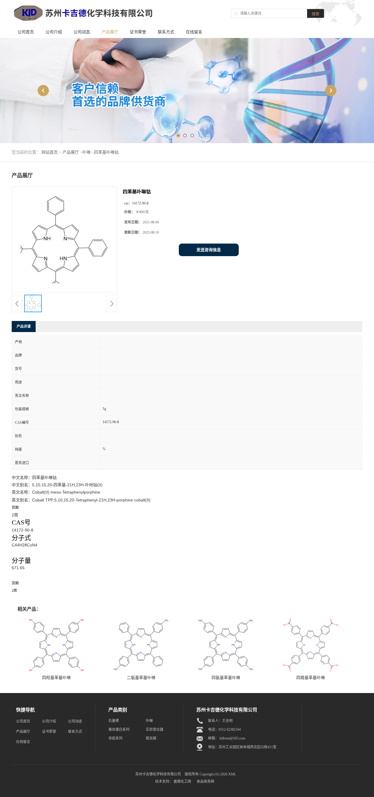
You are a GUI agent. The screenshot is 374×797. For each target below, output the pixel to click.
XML (232, 774)
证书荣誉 (138, 32)
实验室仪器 (154, 729)
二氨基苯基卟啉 (141, 678)
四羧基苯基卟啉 (310, 678)
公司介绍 (54, 32)
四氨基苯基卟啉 (226, 678)
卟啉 (86, 152)
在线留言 (194, 32)
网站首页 (49, 152)
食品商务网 (205, 781)
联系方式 (166, 32)
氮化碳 (151, 738)
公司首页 (26, 32)
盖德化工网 (182, 781)
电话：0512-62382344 (224, 729)
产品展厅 (110, 32)
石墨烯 (113, 721)
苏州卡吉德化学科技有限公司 (158, 774)
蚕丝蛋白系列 (118, 729)
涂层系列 (115, 738)
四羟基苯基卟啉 (56, 678)
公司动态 (82, 32)
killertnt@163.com (232, 738)
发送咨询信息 (208, 250)
